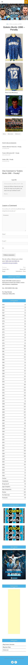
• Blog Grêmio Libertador (8, 644)
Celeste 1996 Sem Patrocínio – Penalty (11, 146)
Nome (4, 234)
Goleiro (10, 134)
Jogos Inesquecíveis (6, 489)
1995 (3, 390)
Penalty (17, 134)
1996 (7, 24)
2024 (3, 470)
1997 (3, 395)
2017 (3, 451)
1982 (3, 354)
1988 (3, 371)
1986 (3, 365)
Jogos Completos (6, 486)
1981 (3, 351)
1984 (3, 360)
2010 (3, 431)
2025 (3, 473)
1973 (3, 329)
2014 (3, 442)
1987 (3, 368)
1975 (3, 335)
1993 (3, 384)
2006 (3, 420)
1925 (3, 304)
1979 (3, 346)
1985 (3, 362)
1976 (3, 337)
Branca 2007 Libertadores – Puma (21, 270)
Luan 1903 (14, 180)
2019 (3, 456)
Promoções (5, 497)
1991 (3, 379)
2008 (3, 426)
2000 (3, 404)
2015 (3, 445)
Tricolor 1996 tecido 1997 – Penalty (10, 153)
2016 (3, 448)
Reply (6, 194)
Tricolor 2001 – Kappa (5, 270)
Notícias (4, 492)
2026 (3, 475)
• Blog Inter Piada (6, 647)
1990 (3, 376)
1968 (3, 315)
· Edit (21, 184)
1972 (3, 326)
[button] (1, 1)
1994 (3, 387)
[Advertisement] (14, 611)
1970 (3, 321)
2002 (3, 409)
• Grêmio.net (5, 650)
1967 (3, 313)
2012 (3, 437)
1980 (3, 349)
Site (3, 248)
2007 (3, 423)
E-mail (4, 241)
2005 (3, 417)
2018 (3, 453)
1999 (3, 401)
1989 (3, 373)
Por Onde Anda (6, 495)
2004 (3, 415)
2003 (3, 412)
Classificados (5, 481)
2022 (3, 464)
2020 (3, 459)
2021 (3, 462)
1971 (3, 324)
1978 (3, 343)
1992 (3, 382)
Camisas (4, 478)
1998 (3, 398)
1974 (3, 332)
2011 (3, 434)
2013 (3, 440)
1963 (3, 310)
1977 (3, 340)
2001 (3, 406)
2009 (3, 428)
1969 (3, 318)
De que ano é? (5, 484)
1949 (3, 307)
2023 (3, 467)
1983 (3, 357)
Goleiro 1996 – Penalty (7, 159)
